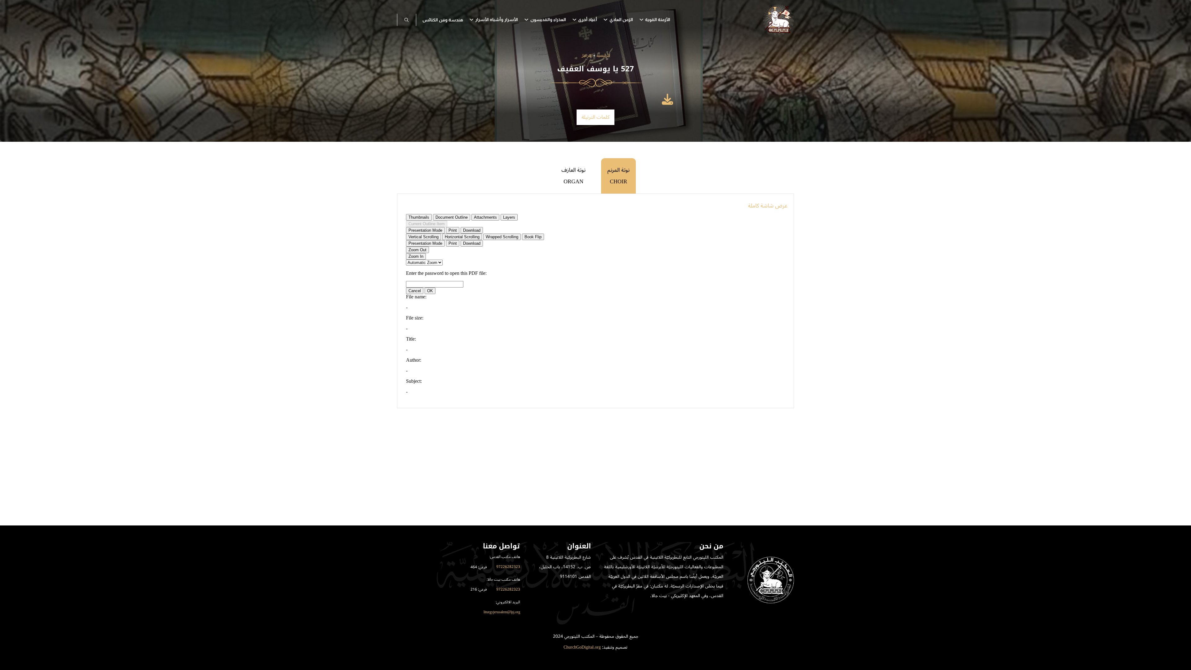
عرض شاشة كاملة (767, 206)
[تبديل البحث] (406, 20)
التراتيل (587, 55)
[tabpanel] (595, 301)
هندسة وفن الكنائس (442, 19)
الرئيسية (603, 55)
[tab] (618, 176)
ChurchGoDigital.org (582, 647)
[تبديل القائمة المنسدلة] (641, 19)
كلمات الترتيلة (596, 117)
